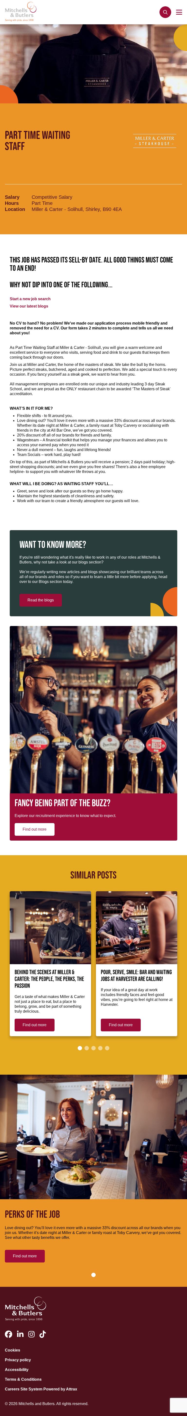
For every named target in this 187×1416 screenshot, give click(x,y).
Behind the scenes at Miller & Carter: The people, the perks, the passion (49, 979)
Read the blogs (41, 600)
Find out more (35, 829)
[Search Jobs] (165, 12)
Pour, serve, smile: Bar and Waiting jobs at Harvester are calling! (136, 976)
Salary (12, 197)
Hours (12, 203)
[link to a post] (50, 927)
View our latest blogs (29, 306)
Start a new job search (30, 299)
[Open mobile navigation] (179, 12)
